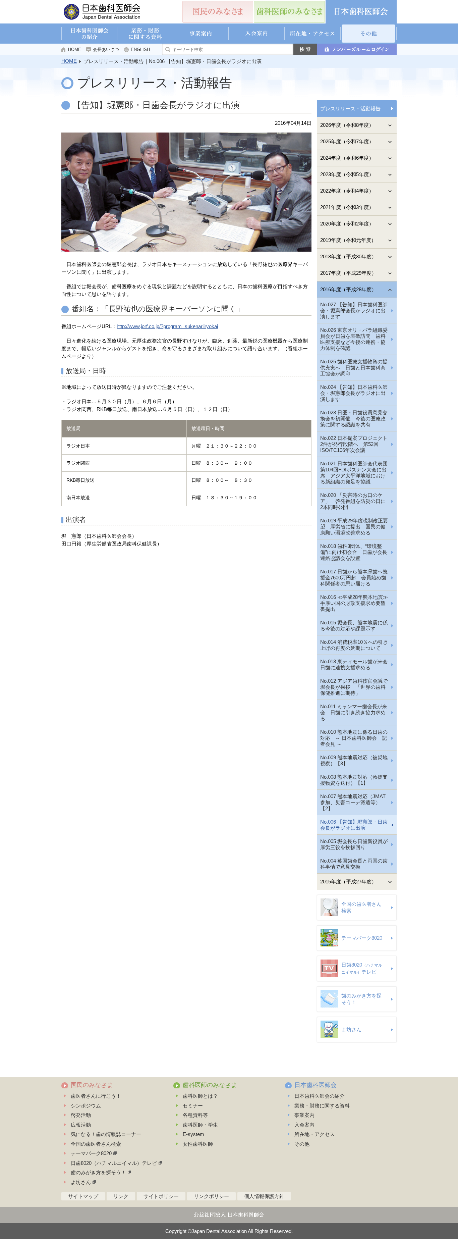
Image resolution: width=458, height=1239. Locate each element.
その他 (301, 1144)
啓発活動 (81, 1115)
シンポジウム (86, 1105)
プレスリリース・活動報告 (350, 108)
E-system (193, 1134)
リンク (120, 1196)
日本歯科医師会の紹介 (319, 1096)
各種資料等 (195, 1115)
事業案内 (304, 1115)
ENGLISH (140, 49)
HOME (74, 49)
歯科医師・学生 (200, 1125)
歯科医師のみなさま (210, 1085)
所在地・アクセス (314, 1134)
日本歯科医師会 (315, 1085)
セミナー (193, 1105)
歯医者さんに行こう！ (96, 1096)
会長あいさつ (106, 49)
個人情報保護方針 (264, 1196)
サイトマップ (83, 1196)
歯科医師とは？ (200, 1096)
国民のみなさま (92, 1085)
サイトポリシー (161, 1196)
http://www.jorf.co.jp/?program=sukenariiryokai (167, 326)
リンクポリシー (211, 1196)
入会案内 (304, 1125)
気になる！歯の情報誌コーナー (106, 1134)
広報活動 (81, 1125)
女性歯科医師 (198, 1144)
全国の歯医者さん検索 (96, 1144)
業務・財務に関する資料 (322, 1105)
